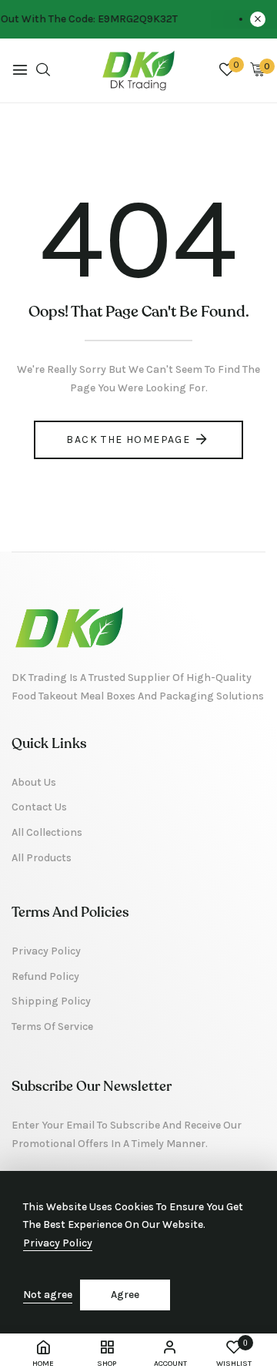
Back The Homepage (128, 439)
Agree (125, 1294)
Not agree (47, 1294)
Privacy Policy (57, 1243)
